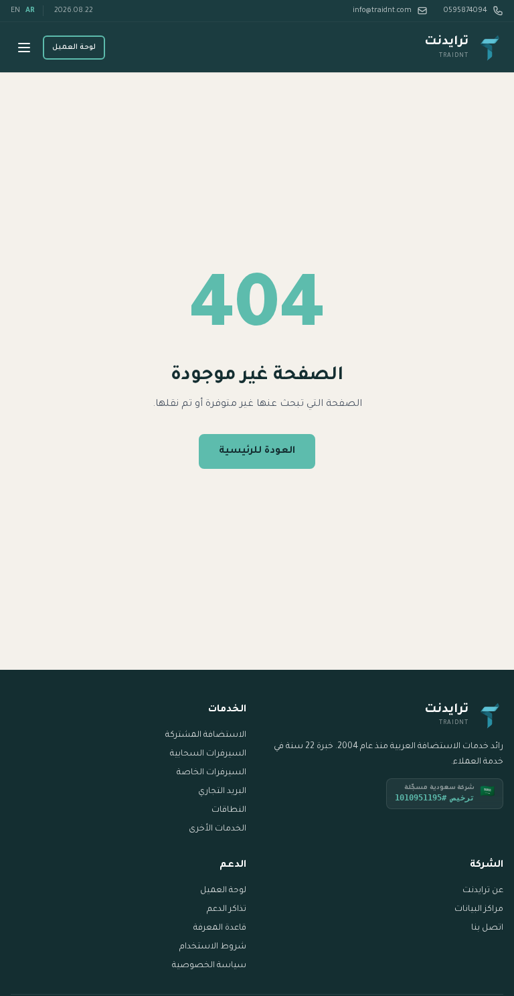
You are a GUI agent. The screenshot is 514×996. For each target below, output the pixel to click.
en (15, 11)
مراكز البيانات (478, 909)
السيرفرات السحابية (208, 754)
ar (30, 11)
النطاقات (228, 810)
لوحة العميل (74, 48)
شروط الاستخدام (212, 947)
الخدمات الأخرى (217, 829)
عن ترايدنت (482, 891)
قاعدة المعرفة (219, 928)
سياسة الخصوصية (209, 966)
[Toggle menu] (24, 47)
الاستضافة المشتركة (205, 735)
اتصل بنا (487, 928)
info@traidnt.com (382, 11)
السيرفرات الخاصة (211, 773)
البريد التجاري (222, 791)
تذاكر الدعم (226, 909)
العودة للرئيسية (257, 451)
